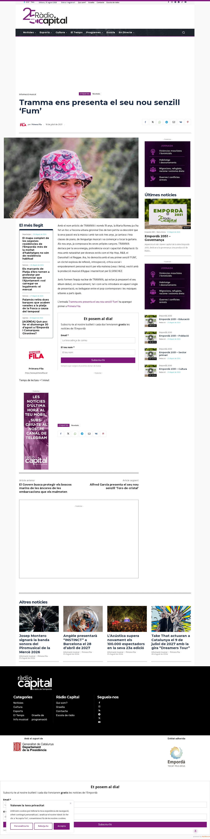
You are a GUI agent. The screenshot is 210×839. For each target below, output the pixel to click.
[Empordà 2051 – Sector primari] (151, 354)
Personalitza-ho (21, 826)
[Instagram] (172, 2)
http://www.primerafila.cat (36, 373)
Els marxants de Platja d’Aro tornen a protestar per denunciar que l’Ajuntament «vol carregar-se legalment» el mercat (36, 279)
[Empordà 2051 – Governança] (168, 214)
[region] (40, 817)
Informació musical (27, 95)
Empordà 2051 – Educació (174, 319)
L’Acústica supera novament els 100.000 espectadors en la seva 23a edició (126, 642)
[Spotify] (175, 2)
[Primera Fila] (23, 125)
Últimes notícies (160, 195)
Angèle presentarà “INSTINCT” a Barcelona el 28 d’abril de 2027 (80, 642)
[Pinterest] (188, 122)
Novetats (96, 94)
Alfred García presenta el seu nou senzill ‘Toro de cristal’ (114, 486)
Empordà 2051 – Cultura (173, 368)
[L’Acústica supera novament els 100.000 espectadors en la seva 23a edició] (127, 619)
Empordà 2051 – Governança (157, 238)
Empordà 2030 (150, 232)
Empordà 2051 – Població (174, 335)
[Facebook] (168, 2)
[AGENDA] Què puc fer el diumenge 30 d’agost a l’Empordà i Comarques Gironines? (35, 327)
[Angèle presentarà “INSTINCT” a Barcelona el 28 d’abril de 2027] (83, 619)
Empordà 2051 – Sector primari (172, 354)
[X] (152, 122)
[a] (73, 682)
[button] (183, 32)
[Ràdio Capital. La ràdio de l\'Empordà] (45, 17)
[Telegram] (178, 2)
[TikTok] (182, 2)
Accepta (62, 826)
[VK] (181, 122)
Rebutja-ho (43, 826)
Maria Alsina (161, 232)
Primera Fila (37, 125)
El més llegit (31, 225)
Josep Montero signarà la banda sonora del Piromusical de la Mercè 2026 (34, 644)
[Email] (173, 122)
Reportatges (26, 234)
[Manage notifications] (195, 831)
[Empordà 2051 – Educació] (151, 321)
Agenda (25, 318)
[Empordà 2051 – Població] (151, 337)
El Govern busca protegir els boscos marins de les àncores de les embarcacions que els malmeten (45, 488)
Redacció (162, 322)
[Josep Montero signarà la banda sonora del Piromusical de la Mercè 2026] (39, 619)
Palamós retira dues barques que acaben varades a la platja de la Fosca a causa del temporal (36, 305)
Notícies (25, 265)
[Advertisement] (105, 61)
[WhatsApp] (159, 122)
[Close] (70, 803)
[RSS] (99, 711)
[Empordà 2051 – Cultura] (151, 371)
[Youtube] (185, 2)
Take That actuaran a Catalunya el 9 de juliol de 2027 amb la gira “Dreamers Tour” (170, 642)
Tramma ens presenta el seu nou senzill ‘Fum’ (93, 302)
